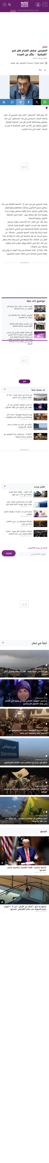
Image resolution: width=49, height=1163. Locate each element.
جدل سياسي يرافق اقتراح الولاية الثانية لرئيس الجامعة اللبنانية (21, 325)
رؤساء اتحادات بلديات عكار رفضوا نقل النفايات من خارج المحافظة (19, 307)
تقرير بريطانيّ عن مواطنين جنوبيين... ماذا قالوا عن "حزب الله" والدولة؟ (26, 820)
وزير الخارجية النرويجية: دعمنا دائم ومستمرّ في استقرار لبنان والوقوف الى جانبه (19, 415)
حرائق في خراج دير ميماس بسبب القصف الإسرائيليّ (19, 425)
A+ (40, 70)
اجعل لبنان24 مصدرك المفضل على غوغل (27, 63)
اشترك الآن (13, 10)
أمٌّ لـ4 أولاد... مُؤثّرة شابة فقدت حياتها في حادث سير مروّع (20, 493)
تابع (24, 381)
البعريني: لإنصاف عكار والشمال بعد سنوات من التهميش (20, 316)
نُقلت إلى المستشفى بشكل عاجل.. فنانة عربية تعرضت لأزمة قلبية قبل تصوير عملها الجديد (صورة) (19, 503)
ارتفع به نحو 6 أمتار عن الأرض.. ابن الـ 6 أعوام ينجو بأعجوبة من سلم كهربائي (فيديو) (25, 908)
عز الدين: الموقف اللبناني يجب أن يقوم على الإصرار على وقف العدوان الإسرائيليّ (18, 406)
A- (45, 70)
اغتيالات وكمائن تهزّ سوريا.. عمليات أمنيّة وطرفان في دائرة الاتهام (19, 532)
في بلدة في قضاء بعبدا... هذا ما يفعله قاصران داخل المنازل (19, 396)
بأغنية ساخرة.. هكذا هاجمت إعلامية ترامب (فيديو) (26, 869)
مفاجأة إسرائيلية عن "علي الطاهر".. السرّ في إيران (18, 522)
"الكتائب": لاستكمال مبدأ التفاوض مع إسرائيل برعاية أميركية (18, 435)
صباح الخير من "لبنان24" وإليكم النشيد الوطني (18, 512)
